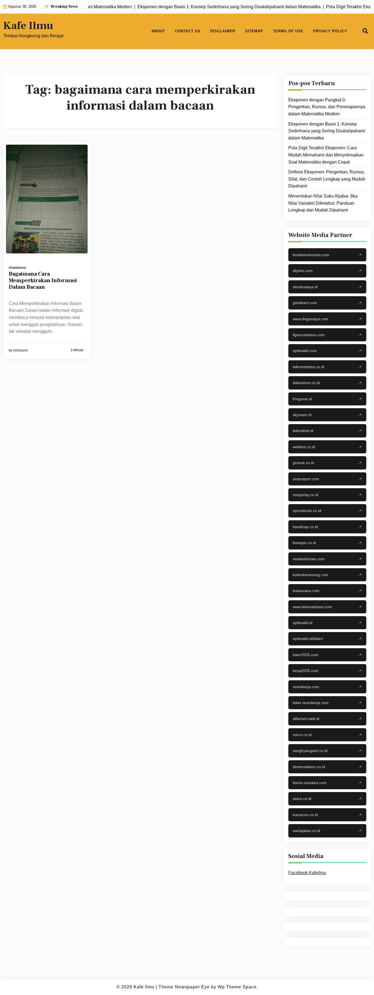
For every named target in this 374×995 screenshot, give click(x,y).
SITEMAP (254, 31)
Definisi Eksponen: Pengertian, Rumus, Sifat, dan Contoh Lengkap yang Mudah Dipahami (326, 179)
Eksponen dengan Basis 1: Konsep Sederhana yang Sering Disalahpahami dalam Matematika (326, 130)
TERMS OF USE (288, 31)
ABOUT (158, 31)
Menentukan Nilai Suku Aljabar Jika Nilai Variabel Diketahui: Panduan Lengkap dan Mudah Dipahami (323, 203)
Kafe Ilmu (28, 25)
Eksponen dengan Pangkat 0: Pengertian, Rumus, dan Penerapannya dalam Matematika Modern (326, 107)
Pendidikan (17, 267)
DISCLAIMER (222, 31)
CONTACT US (187, 31)
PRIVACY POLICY (330, 31)
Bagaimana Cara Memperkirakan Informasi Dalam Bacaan (43, 280)
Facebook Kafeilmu (307, 872)
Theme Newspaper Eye (184, 987)
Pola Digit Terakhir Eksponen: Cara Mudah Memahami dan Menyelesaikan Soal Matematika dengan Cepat (326, 154)
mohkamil (20, 350)
